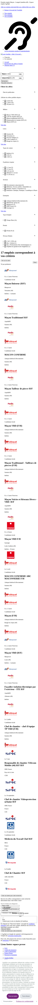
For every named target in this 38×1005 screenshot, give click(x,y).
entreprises (6, 940)
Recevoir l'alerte (5, 929)
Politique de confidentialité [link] (24, 1001)
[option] (21, 285)
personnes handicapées (14, 935)
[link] (13, 10)
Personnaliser (7, 1001)
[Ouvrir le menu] (21, 54)
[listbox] (19, 580)
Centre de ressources (10, 950)
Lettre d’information (10, 951)
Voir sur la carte (5, 260)
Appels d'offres (8, 958)
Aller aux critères (21, 7)
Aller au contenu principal (8, 7)
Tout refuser (26, 996)
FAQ (5, 948)
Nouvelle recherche (6, 83)
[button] (7, 57)
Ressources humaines (10, 955)
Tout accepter (12, 996)
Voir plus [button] (3, 125)
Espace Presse (8, 953)
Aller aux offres (30, 7)
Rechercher (4, 81)
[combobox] (10, 74)
